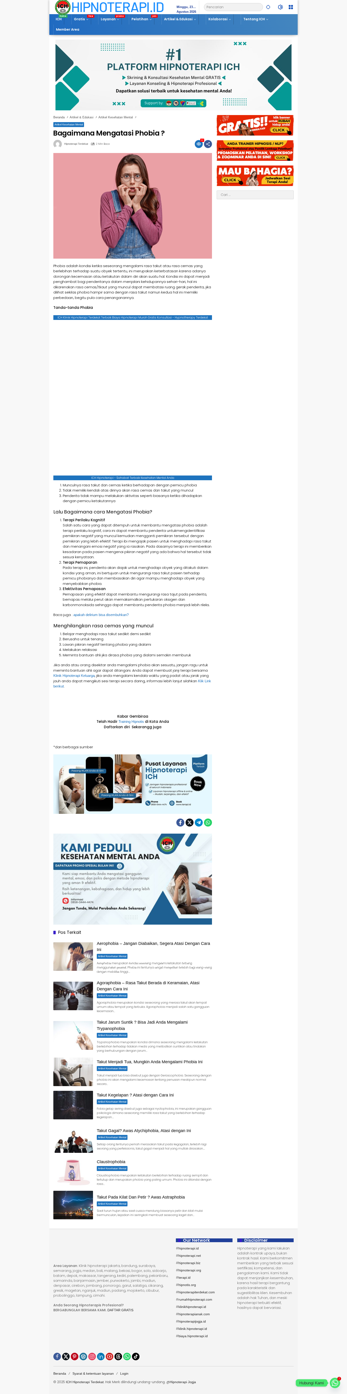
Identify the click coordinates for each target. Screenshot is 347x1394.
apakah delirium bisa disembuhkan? (101, 615)
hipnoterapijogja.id (192, 1321)
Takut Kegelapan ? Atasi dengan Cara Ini (135, 1095)
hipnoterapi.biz (189, 1263)
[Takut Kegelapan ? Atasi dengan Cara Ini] (73, 1105)
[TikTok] (136, 1356)
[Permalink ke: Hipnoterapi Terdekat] (58, 144)
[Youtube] (109, 1356)
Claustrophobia (111, 1161)
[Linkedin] (101, 1356)
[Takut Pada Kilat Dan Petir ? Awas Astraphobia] (73, 1205)
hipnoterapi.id (188, 1248)
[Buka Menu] (291, 7)
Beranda (59, 1373)
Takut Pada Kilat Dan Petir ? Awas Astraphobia (141, 1197)
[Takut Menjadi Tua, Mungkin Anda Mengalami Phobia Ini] (73, 1072)
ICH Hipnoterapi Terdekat (85, 1382)
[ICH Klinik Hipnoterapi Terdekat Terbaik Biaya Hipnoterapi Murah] (109, 7)
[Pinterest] (74, 1356)
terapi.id (184, 1277)
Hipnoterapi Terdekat (76, 144)
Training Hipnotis (131, 722)
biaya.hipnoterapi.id (193, 1336)
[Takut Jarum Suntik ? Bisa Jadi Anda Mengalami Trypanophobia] (73, 1035)
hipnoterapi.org (189, 1270)
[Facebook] (180, 823)
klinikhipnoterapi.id (192, 1307)
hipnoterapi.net (189, 1255)
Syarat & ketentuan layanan (93, 1373)
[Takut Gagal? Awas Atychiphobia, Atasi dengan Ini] (73, 1138)
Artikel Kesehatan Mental (69, 124)
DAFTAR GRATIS (120, 1310)
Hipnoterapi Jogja (183, 1382)
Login (124, 1373)
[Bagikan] (208, 144)
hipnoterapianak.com (194, 1314)
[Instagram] (92, 1356)
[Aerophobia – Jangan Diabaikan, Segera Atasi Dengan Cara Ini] (73, 956)
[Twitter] (190, 823)
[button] (268, 7)
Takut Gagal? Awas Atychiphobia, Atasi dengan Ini (144, 1130)
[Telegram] (199, 823)
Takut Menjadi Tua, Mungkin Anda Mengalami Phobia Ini (150, 1061)
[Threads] (118, 1356)
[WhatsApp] (208, 823)
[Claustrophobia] (73, 1172)
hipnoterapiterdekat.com (196, 1292)
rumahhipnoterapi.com (195, 1299)
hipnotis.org (187, 1285)
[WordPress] (83, 1356)
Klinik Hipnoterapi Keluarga (74, 676)
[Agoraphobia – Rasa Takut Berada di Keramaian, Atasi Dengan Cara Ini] (73, 996)
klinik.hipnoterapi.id (192, 1329)
